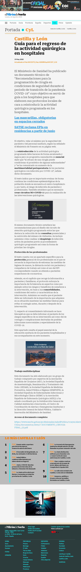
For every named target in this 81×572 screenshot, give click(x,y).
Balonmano (44, 553)
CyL (54, 23)
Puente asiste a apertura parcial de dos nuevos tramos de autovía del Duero (22, 446)
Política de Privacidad (34, 530)
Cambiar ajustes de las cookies (60, 526)
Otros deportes (45, 560)
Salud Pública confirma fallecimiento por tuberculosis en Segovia (21, 459)
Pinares (25, 543)
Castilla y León (71, 29)
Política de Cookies (34, 528)
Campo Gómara (28, 560)
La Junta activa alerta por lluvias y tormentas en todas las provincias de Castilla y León (23, 474)
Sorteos (62, 562)
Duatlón (43, 557)
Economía (62, 548)
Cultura (61, 550)
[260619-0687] (40, 210)
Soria (21, 23)
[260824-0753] (40, 5)
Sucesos (7, 548)
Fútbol (43, 546)
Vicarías (25, 557)
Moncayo (26, 562)
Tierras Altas (27, 550)
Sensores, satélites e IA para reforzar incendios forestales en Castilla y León (60, 478)
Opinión (68, 23)
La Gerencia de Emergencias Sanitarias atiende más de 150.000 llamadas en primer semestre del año (63, 446)
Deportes (47, 23)
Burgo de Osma (27, 553)
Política (61, 543)
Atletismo (44, 550)
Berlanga (25, 546)
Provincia (29, 23)
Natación (44, 555)
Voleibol (43, 548)
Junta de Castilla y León (57, 29)
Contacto (31, 533)
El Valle (25, 548)
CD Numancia (45, 543)
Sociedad (62, 546)
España (38, 23)
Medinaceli (26, 566)
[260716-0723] (40, 503)
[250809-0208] (40, 353)
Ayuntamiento (9, 546)
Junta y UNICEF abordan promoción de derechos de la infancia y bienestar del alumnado (24, 467)
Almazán (25, 564)
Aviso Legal (31, 526)
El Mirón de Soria (22, 14)
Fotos (61, 23)
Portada (13, 23)
